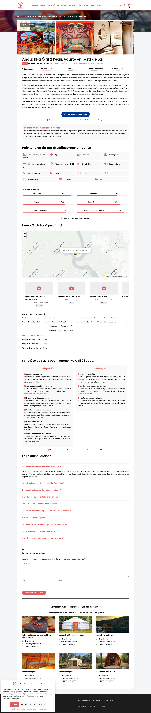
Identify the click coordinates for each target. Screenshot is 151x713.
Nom (39, 580)
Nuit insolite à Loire (65, 16)
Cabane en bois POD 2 (105, 672)
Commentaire (75, 563)
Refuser (24, 704)
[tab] (75, 467)
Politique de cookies (14, 709)
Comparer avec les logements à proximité (75, 218)
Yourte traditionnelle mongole (71, 635)
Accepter (14, 704)
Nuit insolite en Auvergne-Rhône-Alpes (44, 16)
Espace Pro (116, 5)
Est (92, 5)
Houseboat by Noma (104, 635)
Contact (102, 706)
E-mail (75, 580)
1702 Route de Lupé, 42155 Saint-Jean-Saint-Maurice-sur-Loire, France (77, 63)
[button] (42, 684)
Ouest (99, 5)
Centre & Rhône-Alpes (78, 5)
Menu (132, 5)
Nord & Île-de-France (57, 5)
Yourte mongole (29, 672)
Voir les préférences (37, 704)
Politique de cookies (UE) (86, 706)
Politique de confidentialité (28, 709)
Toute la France (38, 5)
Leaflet (109, 276)
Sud (106, 5)
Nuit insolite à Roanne (79, 16)
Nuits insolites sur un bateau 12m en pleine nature (37, 636)
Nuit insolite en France (24, 16)
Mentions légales (42, 709)
